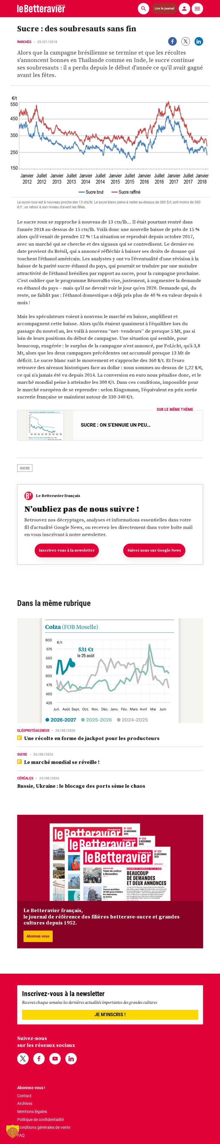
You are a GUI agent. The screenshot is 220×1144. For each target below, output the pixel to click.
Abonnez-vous (38, 936)
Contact (24, 1095)
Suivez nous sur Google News (154, 550)
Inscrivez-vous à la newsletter (67, 550)
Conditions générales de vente (43, 1127)
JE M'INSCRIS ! (110, 1014)
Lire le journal (164, 9)
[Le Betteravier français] (41, 8)
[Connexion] (184, 8)
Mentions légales (32, 1111)
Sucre (25, 468)
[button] (12, 1131)
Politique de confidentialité (40, 1119)
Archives (24, 1103)
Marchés (24, 41)
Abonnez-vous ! (31, 1087)
